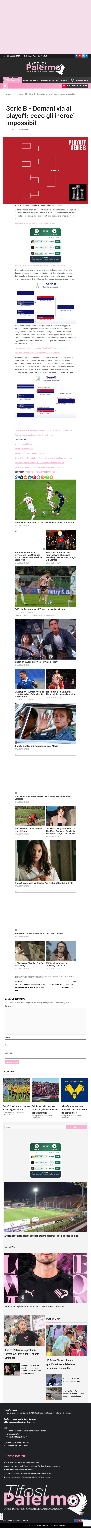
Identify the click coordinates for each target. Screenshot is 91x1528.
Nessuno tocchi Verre (24, 444)
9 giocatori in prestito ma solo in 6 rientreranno (34, 435)
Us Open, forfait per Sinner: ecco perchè (71, 1379)
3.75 (36, 241)
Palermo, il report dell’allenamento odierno (18, 1470)
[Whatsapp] (47, 477)
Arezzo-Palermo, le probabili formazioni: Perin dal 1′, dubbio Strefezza (21, 1353)
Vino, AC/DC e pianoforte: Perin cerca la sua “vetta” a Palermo (34, 1306)
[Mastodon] (38, 477)
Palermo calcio (69, 976)
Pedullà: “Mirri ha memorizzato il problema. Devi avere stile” (40, 265)
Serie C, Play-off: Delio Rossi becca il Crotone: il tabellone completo (43, 458)
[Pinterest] (34, 477)
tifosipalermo (39, 977)
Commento (10, 1006)
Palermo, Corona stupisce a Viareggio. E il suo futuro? (37, 353)
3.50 (36, 247)
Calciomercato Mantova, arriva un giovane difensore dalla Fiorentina (45, 1109)
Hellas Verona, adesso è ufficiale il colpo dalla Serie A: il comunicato (65, 80)
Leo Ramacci (11, 129)
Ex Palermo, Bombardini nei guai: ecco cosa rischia (63, 984)
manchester (47, 976)
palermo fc (18, 977)
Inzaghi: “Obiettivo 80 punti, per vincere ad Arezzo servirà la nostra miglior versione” (31, 1369)
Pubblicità (36, 56)
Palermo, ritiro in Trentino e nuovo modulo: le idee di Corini (39, 463)
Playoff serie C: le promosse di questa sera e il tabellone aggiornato (43, 430)
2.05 (46, 241)
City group (38, 976)
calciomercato (29, 976)
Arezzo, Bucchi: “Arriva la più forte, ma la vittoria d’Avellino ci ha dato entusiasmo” (32, 1466)
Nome (8, 1037)
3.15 (41, 241)
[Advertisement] (45, 37)
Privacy (1, 1517)
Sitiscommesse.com (44, 1173)
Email (8, 1045)
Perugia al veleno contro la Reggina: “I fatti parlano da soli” (39, 467)
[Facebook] (17, 477)
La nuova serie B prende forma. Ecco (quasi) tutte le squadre (40, 348)
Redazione (28, 56)
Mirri (61, 976)
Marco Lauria (23, 1446)
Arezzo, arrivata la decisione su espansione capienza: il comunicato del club (41, 1235)
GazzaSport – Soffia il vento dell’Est (30, 453)
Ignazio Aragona (23, 1443)
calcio (21, 976)
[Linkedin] (30, 477)
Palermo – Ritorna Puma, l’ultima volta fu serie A (35, 223)
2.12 (46, 247)
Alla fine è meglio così (24, 449)
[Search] (60, 86)
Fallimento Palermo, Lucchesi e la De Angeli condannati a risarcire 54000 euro (30, 986)
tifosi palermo (28, 977)
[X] (21, 477)
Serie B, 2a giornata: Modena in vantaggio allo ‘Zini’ (21, 1462)
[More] (51, 477)
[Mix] (43, 477)
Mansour (55, 976)
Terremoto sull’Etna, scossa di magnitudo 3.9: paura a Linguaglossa (73, 1393)
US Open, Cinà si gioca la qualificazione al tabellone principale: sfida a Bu (60, 1364)
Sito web (8, 1053)
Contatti (44, 56)
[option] (45, 1211)
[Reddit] (25, 477)
